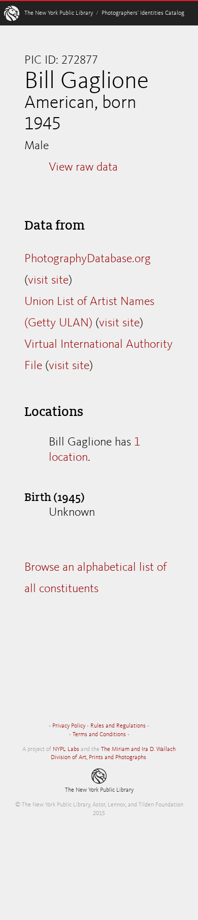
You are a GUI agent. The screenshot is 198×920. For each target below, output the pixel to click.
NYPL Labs (66, 749)
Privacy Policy (68, 726)
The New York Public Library (58, 13)
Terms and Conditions (99, 735)
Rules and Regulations (118, 726)
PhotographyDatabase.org (87, 259)
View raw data (83, 167)
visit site (48, 280)
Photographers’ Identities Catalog (143, 13)
